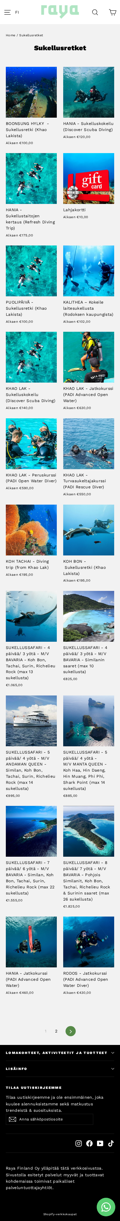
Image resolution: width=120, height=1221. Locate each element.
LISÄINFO (17, 1069)
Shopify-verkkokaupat (60, 1214)
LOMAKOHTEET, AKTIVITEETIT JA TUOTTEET (56, 1053)
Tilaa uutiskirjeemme (34, 1088)
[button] (18, 12)
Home (10, 35)
